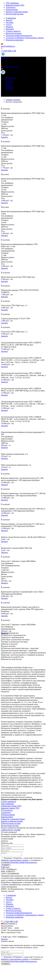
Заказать (4, 137)
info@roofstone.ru (8, 46)
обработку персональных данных (14, 860)
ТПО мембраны (12, 3)
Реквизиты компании (14, 40)
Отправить (6, 865)
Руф (5, 58)
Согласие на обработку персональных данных (25, 38)
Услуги (9, 25)
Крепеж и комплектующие (17, 12)
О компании (11, 18)
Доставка (9, 22)
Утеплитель (10, 7)
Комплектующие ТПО (15, 5)
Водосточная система (14, 14)
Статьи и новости (13, 31)
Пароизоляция (12, 9)
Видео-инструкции (14, 33)
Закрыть (4, 939)
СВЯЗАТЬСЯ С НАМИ (10, 830)
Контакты (10, 29)
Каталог (9, 20)
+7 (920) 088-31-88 (8, 51)
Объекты (9, 27)
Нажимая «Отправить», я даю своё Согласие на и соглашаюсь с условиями (22, 860)
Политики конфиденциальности (23, 862)
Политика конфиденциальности (19, 35)
